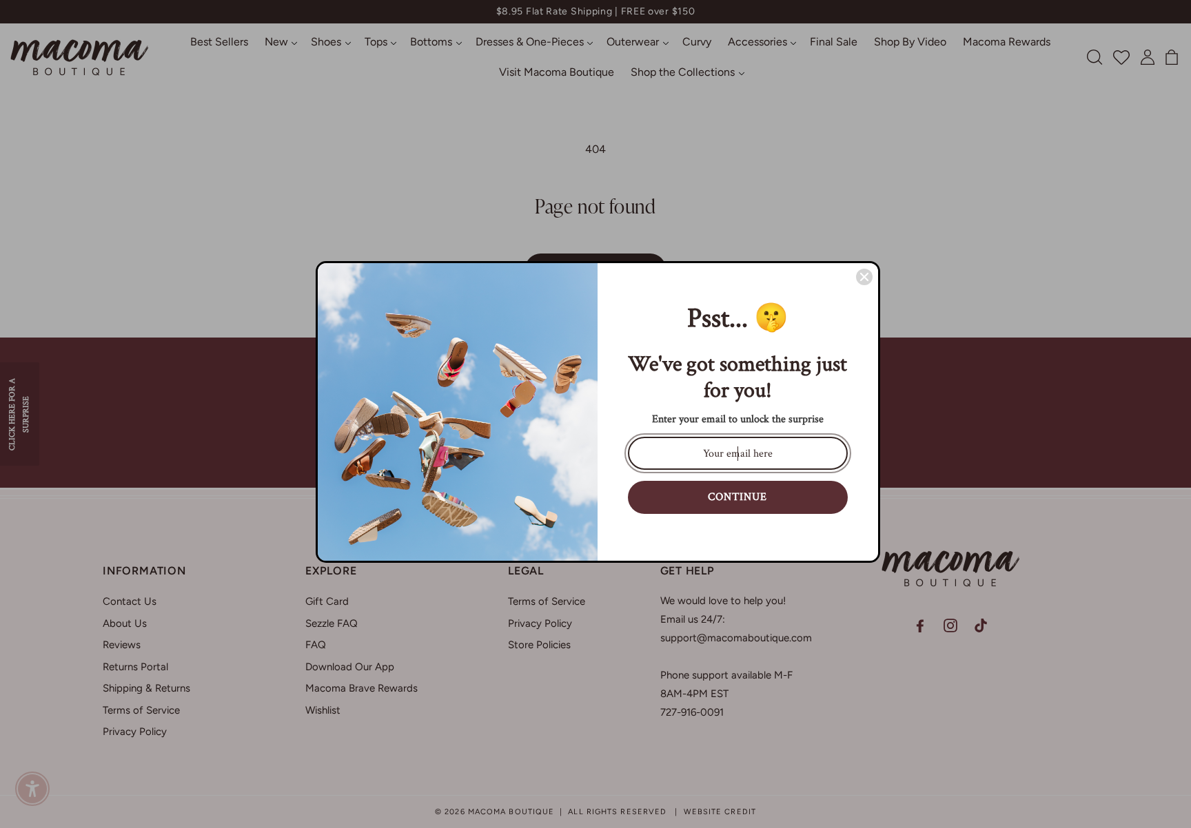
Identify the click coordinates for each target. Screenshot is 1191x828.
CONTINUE (737, 497)
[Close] (864, 277)
